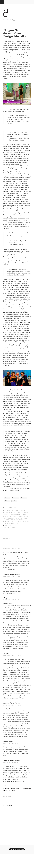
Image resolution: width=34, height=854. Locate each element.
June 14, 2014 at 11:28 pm (10, 743)
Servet (5, 547)
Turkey (5, 523)
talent (14, 521)
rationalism (14, 520)
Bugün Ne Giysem (19, 511)
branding (10, 511)
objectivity (18, 518)
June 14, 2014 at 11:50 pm (10, 762)
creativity (6, 512)
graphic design (8, 518)
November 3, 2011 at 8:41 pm (12, 549)
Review (20, 509)
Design (12, 509)
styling (21, 520)
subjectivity (7, 521)
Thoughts (27, 509)
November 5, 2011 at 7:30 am (12, 705)
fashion (25, 516)
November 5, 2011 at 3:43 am (12, 600)
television (25, 521)
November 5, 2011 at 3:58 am (12, 655)
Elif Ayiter (6, 598)
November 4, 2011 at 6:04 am (12, 576)
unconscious (13, 523)
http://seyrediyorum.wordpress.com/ (14, 781)
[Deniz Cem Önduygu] (7, 18)
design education (17, 512)
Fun (16, 509)
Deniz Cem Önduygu (8, 574)
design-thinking (14, 514)
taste (19, 521)
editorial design (16, 516)
